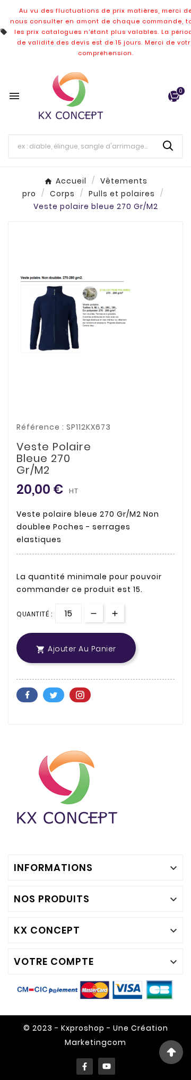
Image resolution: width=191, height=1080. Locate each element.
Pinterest (80, 694)
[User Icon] (154, 96)
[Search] (168, 146)
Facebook (27, 694)
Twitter (53, 694)
